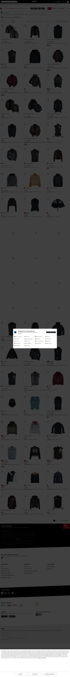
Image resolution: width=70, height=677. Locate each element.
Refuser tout (35, 674)
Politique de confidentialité (41, 657)
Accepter (20, 674)
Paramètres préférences (50, 674)
